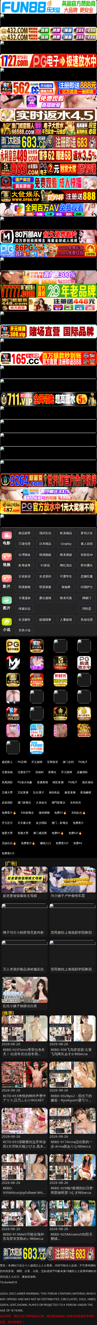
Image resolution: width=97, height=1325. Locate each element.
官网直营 (52, 762)
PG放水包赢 (25, 782)
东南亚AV (87, 555)
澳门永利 (68, 762)
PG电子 (83, 762)
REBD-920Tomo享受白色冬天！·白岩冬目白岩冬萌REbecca (24, 1053)
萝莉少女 (87, 533)
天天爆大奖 (24, 823)
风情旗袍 (24, 587)
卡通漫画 (24, 598)
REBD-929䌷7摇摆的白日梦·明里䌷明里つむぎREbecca (72, 1190)
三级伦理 (24, 544)
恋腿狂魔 (87, 576)
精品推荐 (24, 533)
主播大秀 (7, 792)
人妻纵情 (66, 620)
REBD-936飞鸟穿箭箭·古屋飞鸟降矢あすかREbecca (71, 1051)
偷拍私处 (54, 792)
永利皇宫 (75, 802)
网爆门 (86, 598)
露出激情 (45, 598)
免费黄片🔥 (28, 843)
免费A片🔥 (75, 833)
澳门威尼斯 (40, 833)
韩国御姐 (45, 555)
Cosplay (66, 544)
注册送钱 (7, 772)
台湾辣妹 (24, 555)
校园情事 (45, 620)
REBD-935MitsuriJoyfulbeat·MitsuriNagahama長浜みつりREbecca (24, 1194)
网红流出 (66, 565)
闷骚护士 (87, 587)
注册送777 (24, 772)
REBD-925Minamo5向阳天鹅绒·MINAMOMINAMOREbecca (72, 1240)
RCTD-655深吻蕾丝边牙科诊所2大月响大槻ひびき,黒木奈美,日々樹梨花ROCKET (24, 1146)
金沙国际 (41, 823)
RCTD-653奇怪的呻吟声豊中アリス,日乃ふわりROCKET (24, 1097)
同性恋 (86, 608)
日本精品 (45, 544)
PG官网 (22, 762)
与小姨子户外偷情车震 (68, 895)
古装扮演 (24, 576)
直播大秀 (23, 833)
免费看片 (78, 823)
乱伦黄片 (38, 792)
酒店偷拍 (87, 782)
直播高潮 (42, 782)
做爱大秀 (7, 833)
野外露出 (87, 565)
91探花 (45, 565)
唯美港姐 (66, 555)
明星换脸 (45, 587)
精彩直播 (58, 782)
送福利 (39, 772)
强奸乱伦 (45, 533)
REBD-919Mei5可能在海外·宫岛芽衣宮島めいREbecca (24, 1236)
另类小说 (24, 630)
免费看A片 (62, 843)
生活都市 (24, 620)
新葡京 (52, 772)
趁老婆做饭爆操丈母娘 (20, 895)
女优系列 (45, 576)
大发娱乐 (41, 802)
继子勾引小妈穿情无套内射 (23, 932)
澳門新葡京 (58, 802)
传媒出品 (24, 608)
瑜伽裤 (66, 587)
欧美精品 (66, 533)
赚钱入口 (45, 843)
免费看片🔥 (9, 813)
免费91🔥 (58, 833)
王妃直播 (23, 792)
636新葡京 (27, 813)
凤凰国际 (7, 782)
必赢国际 (82, 772)
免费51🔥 (60, 813)
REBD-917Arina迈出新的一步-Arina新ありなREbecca (71, 1143)
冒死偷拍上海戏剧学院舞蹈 (71, 932)
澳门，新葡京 (60, 823)
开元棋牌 (36, 762)
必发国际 (7, 802)
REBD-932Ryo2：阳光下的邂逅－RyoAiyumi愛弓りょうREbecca (71, 1100)
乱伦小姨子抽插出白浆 (20, 1006)
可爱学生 (66, 576)
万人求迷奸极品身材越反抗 (23, 969)
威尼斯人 (7, 762)
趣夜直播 (70, 792)
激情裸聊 (44, 813)
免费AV (77, 843)
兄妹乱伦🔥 (9, 843)
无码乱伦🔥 (78, 813)
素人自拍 (87, 544)
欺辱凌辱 (24, 565)
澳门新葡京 (24, 802)
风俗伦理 (87, 620)
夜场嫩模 (85, 792)
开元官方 (7, 823)
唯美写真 (66, 598)
